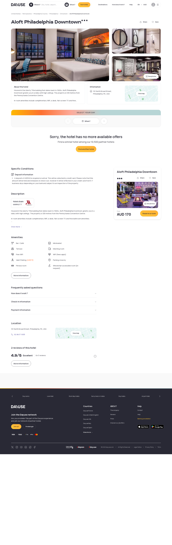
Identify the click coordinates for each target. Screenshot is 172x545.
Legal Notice (137, 447)
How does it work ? (118, 5)
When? (87, 121)
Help (131, 5)
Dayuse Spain (87, 428)
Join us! (16, 427)
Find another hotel (86, 149)
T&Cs (159, 447)
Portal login (30, 427)
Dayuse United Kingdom (91, 415)
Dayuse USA (87, 419)
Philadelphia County (40, 14)
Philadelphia (53, 14)
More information (21, 275)
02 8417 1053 (19, 334)
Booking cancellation (144, 419)
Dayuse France (88, 411)
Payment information (20, 310)
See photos (152, 76)
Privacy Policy (149, 447)
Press (112, 419)
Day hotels (122, 396)
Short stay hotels (74, 396)
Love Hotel (50, 396)
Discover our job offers (117, 423)
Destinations (102, 5)
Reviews (112, 414)
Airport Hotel (146, 396)
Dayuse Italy (87, 423)
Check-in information (20, 301)
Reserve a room (149, 213)
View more (15, 227)
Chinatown (64, 14)
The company (114, 410)
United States (15, 14)
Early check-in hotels (98, 396)
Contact (140, 410)
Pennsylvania (27, 14)
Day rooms (25, 396)
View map (141, 94)
